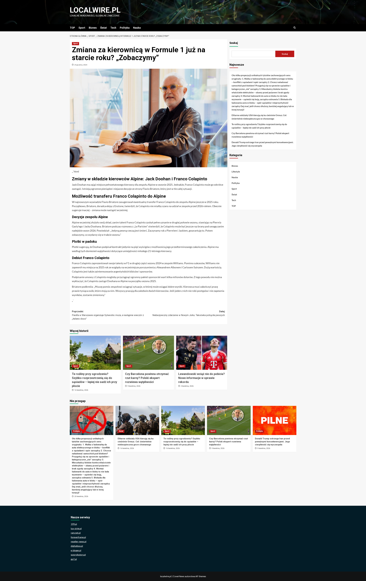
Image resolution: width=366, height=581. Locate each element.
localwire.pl (95, 10)
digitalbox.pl (77, 546)
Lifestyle (236, 171)
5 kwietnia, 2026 (263, 448)
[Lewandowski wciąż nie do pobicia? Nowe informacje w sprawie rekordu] (201, 353)
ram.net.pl (76, 532)
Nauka (137, 27)
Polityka (125, 27)
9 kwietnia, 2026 (134, 386)
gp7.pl (74, 559)
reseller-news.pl (78, 541)
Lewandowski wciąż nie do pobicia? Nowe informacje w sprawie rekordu (201, 378)
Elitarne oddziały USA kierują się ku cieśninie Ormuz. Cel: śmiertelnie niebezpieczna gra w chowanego (259, 117)
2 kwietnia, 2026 (187, 386)
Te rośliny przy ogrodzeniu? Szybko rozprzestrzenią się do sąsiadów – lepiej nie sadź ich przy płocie (259, 126)
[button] (294, 27)
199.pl (74, 524)
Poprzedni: (108, 315)
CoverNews (178, 576)
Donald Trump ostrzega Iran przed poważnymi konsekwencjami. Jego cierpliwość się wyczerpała (262, 144)
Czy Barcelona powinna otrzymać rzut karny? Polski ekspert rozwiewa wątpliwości (147, 378)
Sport (81, 27)
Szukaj (233, 43)
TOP (72, 27)
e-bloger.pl (76, 550)
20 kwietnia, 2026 (81, 496)
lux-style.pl (76, 528)
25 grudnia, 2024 (80, 65)
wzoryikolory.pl (78, 554)
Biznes (93, 27)
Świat (103, 27)
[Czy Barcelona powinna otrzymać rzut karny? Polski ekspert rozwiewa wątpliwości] (148, 353)
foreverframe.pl (78, 537)
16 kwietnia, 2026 (81, 390)
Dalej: (188, 313)
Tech (113, 27)
